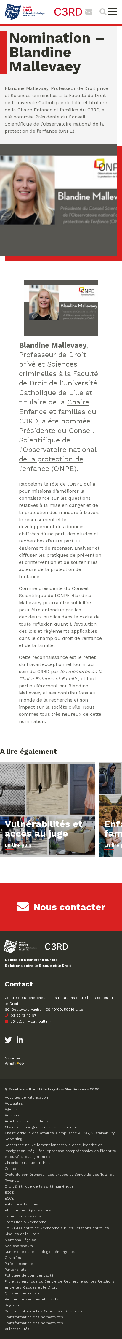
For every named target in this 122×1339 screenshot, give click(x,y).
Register (12, 1305)
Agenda (11, 1109)
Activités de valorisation (26, 1097)
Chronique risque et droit (27, 1163)
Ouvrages (13, 1258)
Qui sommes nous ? (22, 1293)
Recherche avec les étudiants (31, 1299)
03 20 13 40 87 (22, 1015)
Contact (12, 1169)
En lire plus (18, 845)
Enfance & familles (21, 1204)
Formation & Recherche (25, 1222)
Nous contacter (69, 907)
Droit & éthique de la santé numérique (39, 1186)
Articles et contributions (27, 1121)
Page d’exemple (19, 1264)
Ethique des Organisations (28, 1210)
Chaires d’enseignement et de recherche (41, 1127)
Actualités (14, 1103)
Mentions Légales (20, 1240)
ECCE (9, 1192)
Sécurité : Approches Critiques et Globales (43, 1311)
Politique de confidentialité (29, 1275)
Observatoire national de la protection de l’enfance (58, 459)
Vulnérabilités (17, 1329)
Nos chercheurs (19, 1246)
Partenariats (15, 1269)
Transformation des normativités (34, 1317)
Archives (12, 1115)
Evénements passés (23, 1216)
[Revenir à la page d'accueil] (43, 19)
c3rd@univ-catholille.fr (30, 1021)
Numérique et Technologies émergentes (40, 1252)
